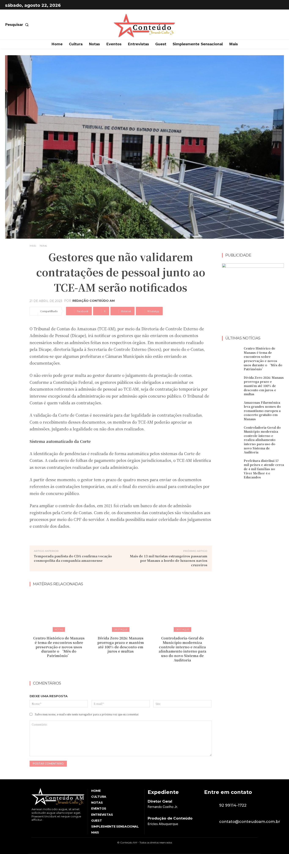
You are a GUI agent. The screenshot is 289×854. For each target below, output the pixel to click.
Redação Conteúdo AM (93, 300)
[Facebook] (269, 5)
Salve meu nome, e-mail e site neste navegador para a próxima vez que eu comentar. (87, 714)
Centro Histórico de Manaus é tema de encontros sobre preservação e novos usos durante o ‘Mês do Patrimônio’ (59, 647)
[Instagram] (279, 5)
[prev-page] (116, 669)
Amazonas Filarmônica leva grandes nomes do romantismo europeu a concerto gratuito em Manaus (262, 410)
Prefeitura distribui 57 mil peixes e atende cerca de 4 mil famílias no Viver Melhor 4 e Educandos (264, 469)
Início (33, 245)
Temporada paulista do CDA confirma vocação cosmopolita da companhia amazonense (73, 558)
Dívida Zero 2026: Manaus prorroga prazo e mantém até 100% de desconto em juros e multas (120, 645)
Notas (43, 245)
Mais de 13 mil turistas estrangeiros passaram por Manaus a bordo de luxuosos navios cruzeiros (168, 560)
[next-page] (123, 669)
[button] (17, 24)
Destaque (121, 629)
